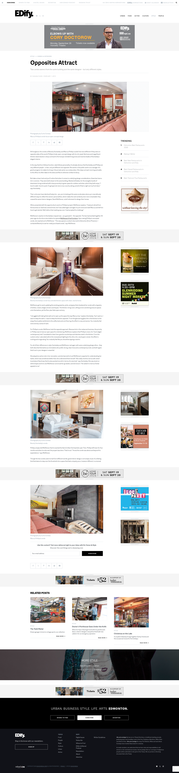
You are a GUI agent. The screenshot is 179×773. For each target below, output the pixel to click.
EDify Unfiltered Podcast (81, 747)
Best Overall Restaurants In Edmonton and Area (134, 170)
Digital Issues (38, 2)
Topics (60, 734)
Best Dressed (85, 666)
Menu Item (97, 734)
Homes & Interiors (44, 56)
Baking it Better (129, 154)
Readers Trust (84, 2)
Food (130, 16)
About (78, 754)
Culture (145, 16)
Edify (78, 734)
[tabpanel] (89, 713)
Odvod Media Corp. (41, 766)
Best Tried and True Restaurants (135, 178)
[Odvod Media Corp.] (20, 767)
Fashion (96, 666)
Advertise (52, 2)
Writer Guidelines (99, 737)
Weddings (98, 669)
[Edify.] (24, 14)
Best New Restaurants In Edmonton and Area (133, 161)
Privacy (63, 766)
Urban (122, 16)
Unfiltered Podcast (67, 2)
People (161, 16)
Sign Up (31, 747)
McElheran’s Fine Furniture (69, 218)
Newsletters (80, 751)
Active (137, 16)
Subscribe (11, 2)
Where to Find (24, 2)
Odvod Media (74, 766)
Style (153, 16)
